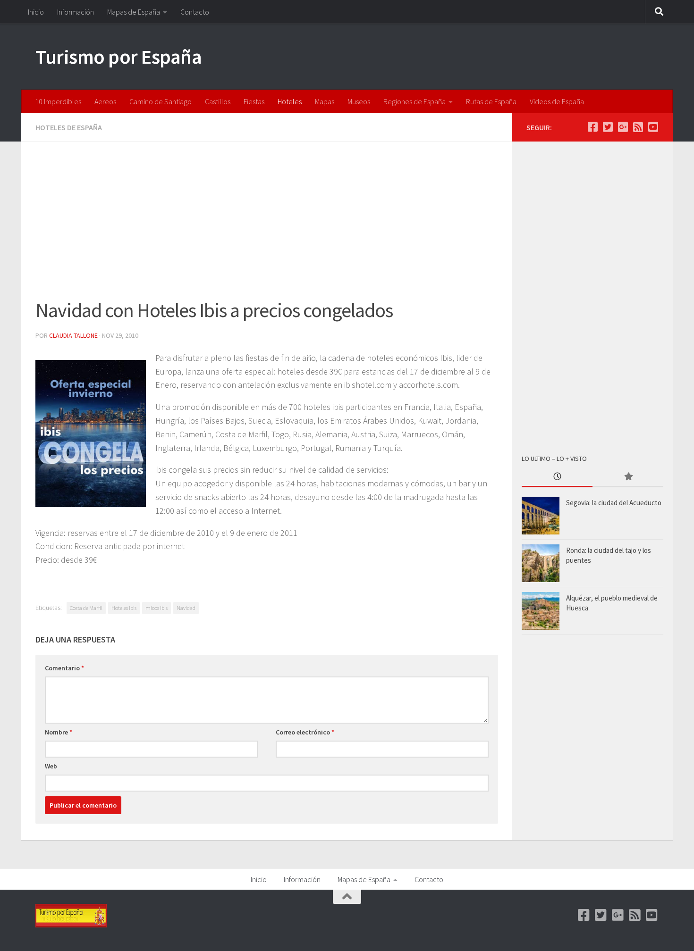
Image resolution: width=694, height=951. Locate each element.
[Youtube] (653, 127)
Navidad (186, 607)
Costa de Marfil (86, 607)
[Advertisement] (266, 225)
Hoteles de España (68, 127)
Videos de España (557, 101)
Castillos (217, 101)
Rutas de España (491, 101)
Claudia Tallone (73, 335)
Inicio (36, 12)
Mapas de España (133, 12)
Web (51, 766)
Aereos (105, 101)
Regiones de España (414, 101)
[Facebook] (592, 127)
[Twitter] (607, 127)
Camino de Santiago (160, 101)
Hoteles (290, 101)
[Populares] (627, 477)
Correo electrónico (305, 732)
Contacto (194, 12)
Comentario (64, 668)
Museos (358, 101)
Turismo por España (118, 56)
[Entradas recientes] (557, 477)
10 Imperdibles (58, 101)
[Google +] (622, 127)
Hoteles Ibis (123, 607)
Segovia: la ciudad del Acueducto (613, 502)
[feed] (637, 127)
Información (75, 12)
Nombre (58, 732)
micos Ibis (156, 607)
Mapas (324, 101)
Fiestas (254, 101)
